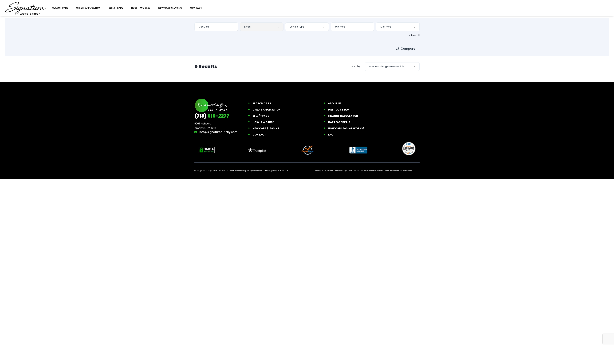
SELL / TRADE (116, 7)
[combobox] (216, 26)
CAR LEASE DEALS (339, 122)
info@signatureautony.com (218, 132)
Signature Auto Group (237, 171)
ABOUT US (334, 103)
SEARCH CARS (60, 7)
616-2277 (211, 115)
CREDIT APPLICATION (88, 7)
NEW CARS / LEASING (170, 7)
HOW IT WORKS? (140, 7)
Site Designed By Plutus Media (276, 171)
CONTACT (196, 7)
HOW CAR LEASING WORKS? (346, 128)
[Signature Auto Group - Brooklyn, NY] (25, 8)
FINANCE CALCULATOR (343, 116)
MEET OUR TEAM (338, 109)
